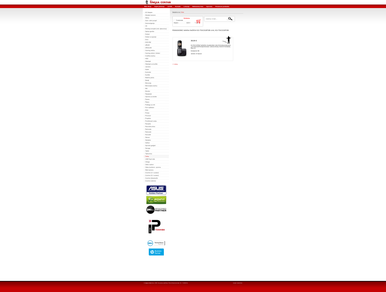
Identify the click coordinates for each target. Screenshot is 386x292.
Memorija (148, 83)
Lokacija (186, 6)
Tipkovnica (148, 153)
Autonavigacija (150, 23)
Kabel (147, 69)
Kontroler (148, 72)
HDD (146, 58)
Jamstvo (148, 67)
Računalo (148, 132)
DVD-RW (148, 42)
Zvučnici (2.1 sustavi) (152, 172)
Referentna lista (197, 6)
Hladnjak (148, 61)
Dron (146, 39)
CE (146, 26)
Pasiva (147, 99)
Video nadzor (149, 164)
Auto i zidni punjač (151, 20)
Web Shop (147, 6)
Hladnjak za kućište (151, 64)
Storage (147, 148)
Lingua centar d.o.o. (150, 283)
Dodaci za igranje (150, 37)
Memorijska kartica (151, 86)
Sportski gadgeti (150, 145)
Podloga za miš (150, 105)
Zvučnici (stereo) (150, 181)
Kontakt (178, 6)
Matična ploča (149, 77)
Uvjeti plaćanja (159, 6)
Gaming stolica (150, 50)
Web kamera (149, 170)
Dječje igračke (149, 31)
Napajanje (148, 94)
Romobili (148, 134)
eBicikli (147, 45)
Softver (147, 143)
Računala (148, 129)
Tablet (147, 151)
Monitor (147, 91)
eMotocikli (148, 47)
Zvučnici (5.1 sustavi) (152, 175)
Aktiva (147, 18)
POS (146, 110)
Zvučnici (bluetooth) (151, 178)
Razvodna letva (150, 126)
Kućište (147, 75)
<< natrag (175, 64)
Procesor (148, 115)
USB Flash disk (150, 159)
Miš (146, 88)
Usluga (147, 162)
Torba (147, 156)
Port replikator (149, 107)
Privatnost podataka (222, 6)
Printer (147, 113)
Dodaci (147, 34)
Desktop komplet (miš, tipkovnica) (156, 28)
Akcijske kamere (150, 15)
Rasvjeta (148, 124)
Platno (147, 102)
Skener (147, 137)
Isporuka (209, 6)
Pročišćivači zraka (151, 121)
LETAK (169, 6)
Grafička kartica (150, 56)
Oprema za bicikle (151, 96)
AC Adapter (148, 12)
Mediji (147, 80)
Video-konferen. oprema (153, 167)
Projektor (148, 118)
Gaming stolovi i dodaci (152, 53)
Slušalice (148, 140)
